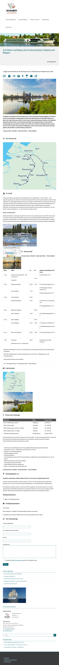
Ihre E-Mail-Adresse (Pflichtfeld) (10, 530)
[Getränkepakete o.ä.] (27, 76)
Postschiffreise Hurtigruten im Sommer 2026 (13, 578)
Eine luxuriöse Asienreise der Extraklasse (13, 573)
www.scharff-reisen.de (7, 630)
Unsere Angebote (23, 19)
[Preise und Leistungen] (23, 76)
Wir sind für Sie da (34, 19)
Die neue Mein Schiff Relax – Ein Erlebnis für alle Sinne (15, 644)
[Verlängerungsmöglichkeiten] (32, 76)
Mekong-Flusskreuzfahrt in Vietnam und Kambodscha (15, 581)
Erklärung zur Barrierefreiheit (10, 659)
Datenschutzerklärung (17, 560)
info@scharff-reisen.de (10, 628)
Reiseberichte (45, 19)
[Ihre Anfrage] (37, 76)
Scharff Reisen (7, 661)
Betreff (5, 537)
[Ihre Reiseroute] (5, 76)
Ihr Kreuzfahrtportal (11, 19)
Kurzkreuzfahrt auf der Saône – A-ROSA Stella (13, 647)
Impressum (9, 27)
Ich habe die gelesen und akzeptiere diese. (21, 560)
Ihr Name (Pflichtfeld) (8, 523)
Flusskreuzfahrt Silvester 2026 (10, 583)
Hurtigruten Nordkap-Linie (9, 576)
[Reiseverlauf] (15, 76)
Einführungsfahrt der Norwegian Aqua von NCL (14, 642)
